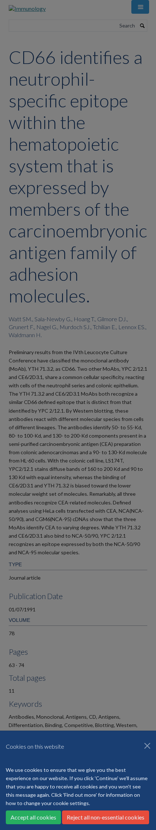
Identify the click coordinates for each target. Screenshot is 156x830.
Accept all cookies (33, 817)
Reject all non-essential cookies (105, 817)
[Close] (147, 746)
